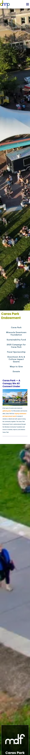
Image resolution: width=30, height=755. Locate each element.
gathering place (7, 411)
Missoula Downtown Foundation (16, 333)
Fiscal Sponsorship (16, 352)
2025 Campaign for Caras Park (16, 345)
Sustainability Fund (16, 340)
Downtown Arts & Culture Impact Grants (16, 359)
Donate (16, 371)
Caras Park (16, 327)
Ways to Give (16, 366)
